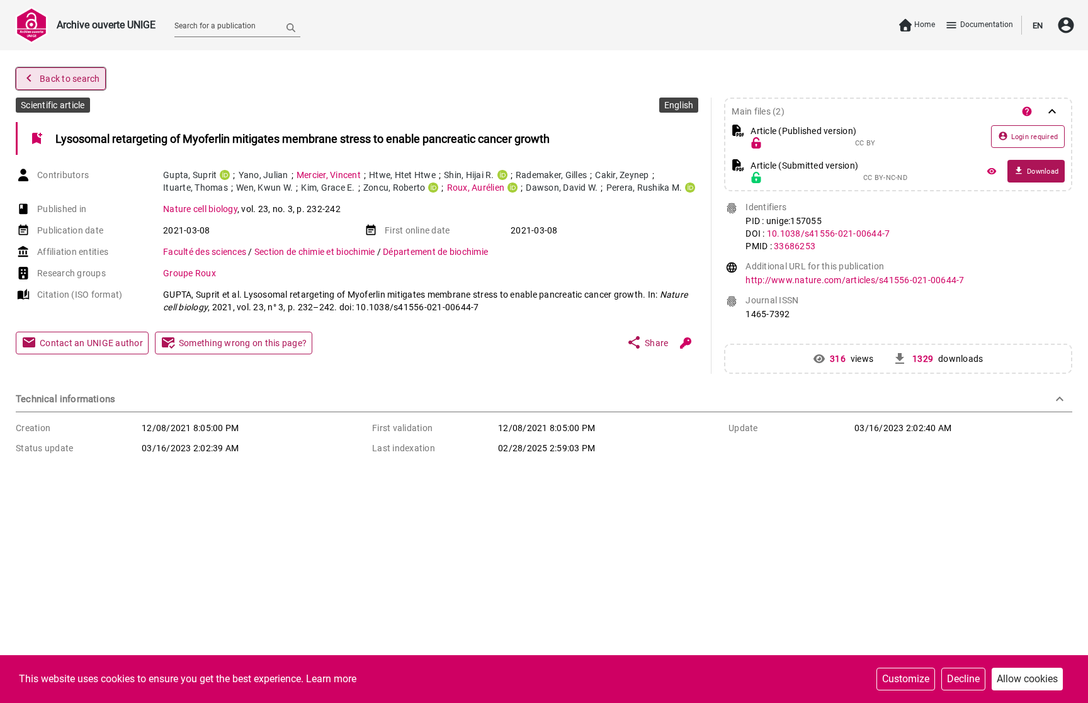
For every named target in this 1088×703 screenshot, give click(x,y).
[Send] (290, 27)
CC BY (865, 143)
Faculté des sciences (205, 252)
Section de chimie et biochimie (315, 252)
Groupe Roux (189, 273)
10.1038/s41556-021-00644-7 (828, 233)
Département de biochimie (435, 252)
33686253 (794, 246)
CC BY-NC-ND (885, 178)
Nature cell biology (200, 209)
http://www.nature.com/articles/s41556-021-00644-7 (854, 280)
